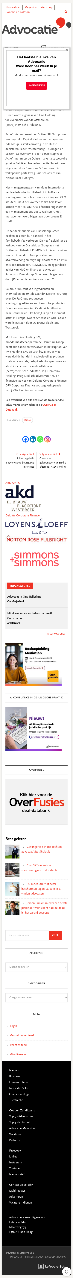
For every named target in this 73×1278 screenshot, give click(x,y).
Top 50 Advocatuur (21, 1116)
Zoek (57, 935)
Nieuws (14, 1070)
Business (14, 1076)
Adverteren (16, 1196)
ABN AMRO (12, 483)
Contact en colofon (17, 12)
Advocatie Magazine (22, 1128)
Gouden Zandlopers (22, 1110)
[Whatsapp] (40, 439)
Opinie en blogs (19, 1094)
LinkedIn (14, 1156)
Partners (14, 1140)
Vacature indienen (20, 1202)
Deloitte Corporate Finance (22, 515)
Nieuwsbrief (13, 7)
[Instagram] (47, 439)
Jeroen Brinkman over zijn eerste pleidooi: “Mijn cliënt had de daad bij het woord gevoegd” (44, 908)
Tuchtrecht (16, 1100)
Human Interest (19, 1082)
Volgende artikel (48, 454)
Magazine (31, 7)
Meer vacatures (56, 634)
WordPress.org (19, 1054)
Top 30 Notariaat (19, 1122)
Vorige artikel (27, 454)
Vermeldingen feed (22, 1035)
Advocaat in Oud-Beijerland (24, 596)
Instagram (15, 1162)
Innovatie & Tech (20, 1088)
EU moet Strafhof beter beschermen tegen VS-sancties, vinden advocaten (41, 889)
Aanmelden (36, 85)
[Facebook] (25, 439)
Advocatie (36, 25)
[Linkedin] (33, 439)
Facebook (15, 1150)
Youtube (14, 1168)
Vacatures (15, 1134)
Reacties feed (18, 1045)
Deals (27, 420)
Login (13, 1026)
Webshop (47, 7)
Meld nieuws (17, 1190)
